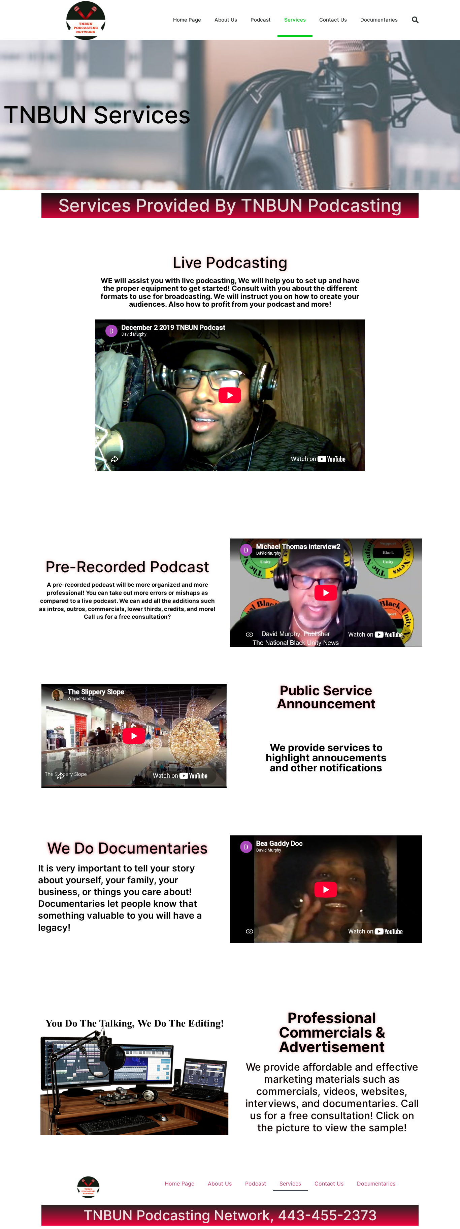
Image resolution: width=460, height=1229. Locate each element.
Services (295, 20)
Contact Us (333, 20)
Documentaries (379, 20)
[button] (415, 20)
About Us (226, 20)
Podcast (261, 20)
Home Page (187, 20)
